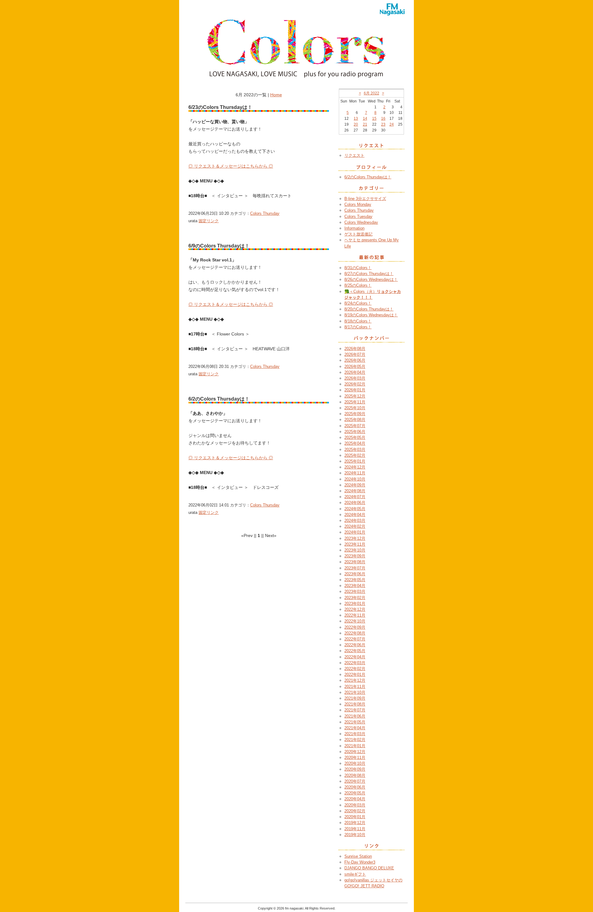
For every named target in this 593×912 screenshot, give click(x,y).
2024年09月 (354, 485)
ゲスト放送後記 (358, 234)
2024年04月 (354, 514)
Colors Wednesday (361, 222)
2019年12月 (354, 822)
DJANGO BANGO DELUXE (369, 868)
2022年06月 (354, 645)
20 (356, 124)
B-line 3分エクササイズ (365, 198)
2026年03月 (354, 378)
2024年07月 (354, 496)
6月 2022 (371, 93)
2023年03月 (354, 591)
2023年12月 (354, 538)
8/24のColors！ (358, 303)
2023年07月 (354, 568)
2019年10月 (354, 834)
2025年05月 (354, 437)
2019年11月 (354, 829)
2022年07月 (354, 639)
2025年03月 (354, 449)
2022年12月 (354, 609)
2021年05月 (354, 722)
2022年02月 (354, 668)
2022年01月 (354, 674)
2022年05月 (354, 650)
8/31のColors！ (358, 267)
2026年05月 (354, 366)
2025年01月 (354, 461)
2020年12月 (354, 751)
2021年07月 (354, 710)
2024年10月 (354, 479)
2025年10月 (354, 408)
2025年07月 (354, 425)
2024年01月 (354, 532)
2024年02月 (354, 526)
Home (276, 94)
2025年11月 (354, 402)
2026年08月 (354, 348)
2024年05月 (354, 508)
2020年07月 (354, 781)
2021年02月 (354, 739)
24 (391, 124)
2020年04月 (354, 799)
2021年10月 (354, 692)
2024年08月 (354, 491)
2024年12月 (354, 467)
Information (354, 228)
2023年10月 (354, 550)
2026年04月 (354, 372)
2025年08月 (354, 419)
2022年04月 (354, 657)
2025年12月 (354, 396)
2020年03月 (354, 805)
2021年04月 (354, 728)
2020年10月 (354, 763)
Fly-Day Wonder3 (359, 862)
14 (365, 118)
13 (356, 118)
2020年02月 (354, 811)
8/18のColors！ (358, 321)
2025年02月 (354, 455)
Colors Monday (357, 204)
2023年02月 (354, 597)
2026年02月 (354, 384)
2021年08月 (354, 704)
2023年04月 (354, 585)
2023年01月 (354, 603)
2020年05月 (354, 793)
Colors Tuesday (358, 216)
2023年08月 (354, 562)
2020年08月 (354, 775)
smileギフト (355, 874)
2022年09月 (354, 627)
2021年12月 (354, 680)
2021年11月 (354, 686)
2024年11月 (354, 473)
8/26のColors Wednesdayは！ (371, 279)
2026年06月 (354, 360)
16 (383, 118)
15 (374, 118)
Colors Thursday (265, 213)
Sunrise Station (358, 856)
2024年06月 (354, 502)
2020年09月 (354, 769)
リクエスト (354, 155)
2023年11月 (354, 544)
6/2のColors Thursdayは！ (367, 177)
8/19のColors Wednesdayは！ (371, 315)
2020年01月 (354, 816)
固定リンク (209, 221)
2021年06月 (354, 716)
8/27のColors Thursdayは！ (368, 273)
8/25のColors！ (358, 285)
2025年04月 (354, 443)
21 (365, 124)
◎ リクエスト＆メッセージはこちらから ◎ (230, 166)
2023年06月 (354, 574)
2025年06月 (354, 431)
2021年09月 (354, 698)
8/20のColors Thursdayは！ (368, 309)
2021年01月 (354, 745)
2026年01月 (354, 390)
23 (383, 124)
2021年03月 (354, 733)
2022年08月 (354, 633)
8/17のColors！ (358, 327)
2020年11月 (354, 757)
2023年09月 (354, 556)
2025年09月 (354, 413)
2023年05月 (354, 579)
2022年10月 (354, 621)
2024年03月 (354, 520)
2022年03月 (354, 662)
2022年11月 (354, 615)
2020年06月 (354, 787)
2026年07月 (354, 354)
